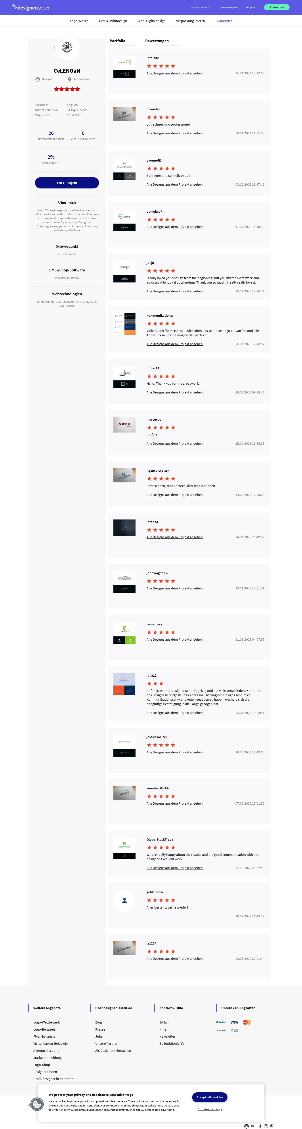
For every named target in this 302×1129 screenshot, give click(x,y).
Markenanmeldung (47, 1057)
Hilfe (162, 1029)
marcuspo (154, 419)
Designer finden (45, 1071)
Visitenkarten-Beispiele (50, 1043)
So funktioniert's (171, 1043)
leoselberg (154, 624)
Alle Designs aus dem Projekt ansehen (175, 73)
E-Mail (163, 1022)
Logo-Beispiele (44, 1029)
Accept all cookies (210, 1097)
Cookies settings (210, 1109)
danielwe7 (154, 211)
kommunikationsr (160, 315)
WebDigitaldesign (152, 21)
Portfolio (117, 40)
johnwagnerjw (157, 573)
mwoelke (153, 109)
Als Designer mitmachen (113, 1050)
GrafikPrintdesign (113, 21)
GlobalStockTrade (160, 839)
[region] (151, 1103)
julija (150, 262)
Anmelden (277, 7)
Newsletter (167, 1036)
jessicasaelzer (157, 737)
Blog (98, 1022)
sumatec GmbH (158, 788)
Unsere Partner (106, 1043)
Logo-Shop (41, 1064)
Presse (100, 1029)
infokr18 (153, 368)
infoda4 (152, 521)
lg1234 (151, 943)
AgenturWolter (158, 470)
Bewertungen (157, 40)
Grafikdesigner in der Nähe (53, 1078)
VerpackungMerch (190, 21)
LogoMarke (79, 21)
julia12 (152, 675)
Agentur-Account (46, 1050)
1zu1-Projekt (67, 183)
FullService (224, 21)
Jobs (99, 1036)
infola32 (153, 58)
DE (253, 1126)
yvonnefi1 (154, 160)
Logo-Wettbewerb (46, 1022)
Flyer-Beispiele (44, 1036)
